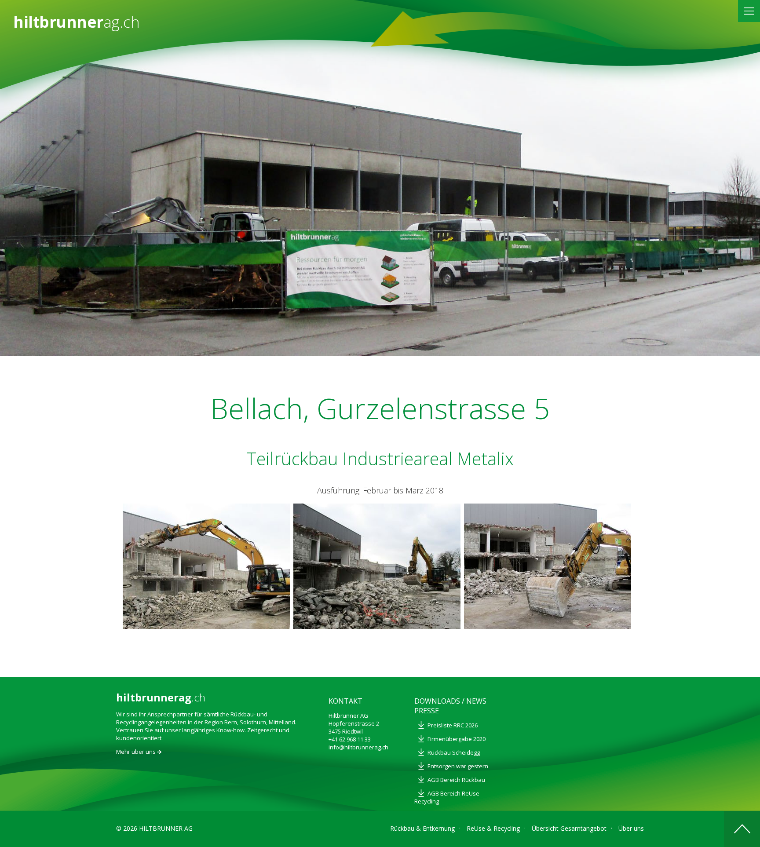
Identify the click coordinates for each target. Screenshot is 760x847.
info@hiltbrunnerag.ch (358, 747)
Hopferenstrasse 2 (354, 723)
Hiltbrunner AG (348, 715)
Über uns (631, 828)
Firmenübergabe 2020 (457, 739)
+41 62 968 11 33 (350, 739)
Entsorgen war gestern (458, 766)
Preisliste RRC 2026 (453, 725)
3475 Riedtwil (346, 731)
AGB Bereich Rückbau (456, 780)
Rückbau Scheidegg (454, 752)
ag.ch (76, 21)
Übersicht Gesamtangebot (569, 828)
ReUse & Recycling (493, 828)
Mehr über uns (136, 752)
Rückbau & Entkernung (422, 828)
